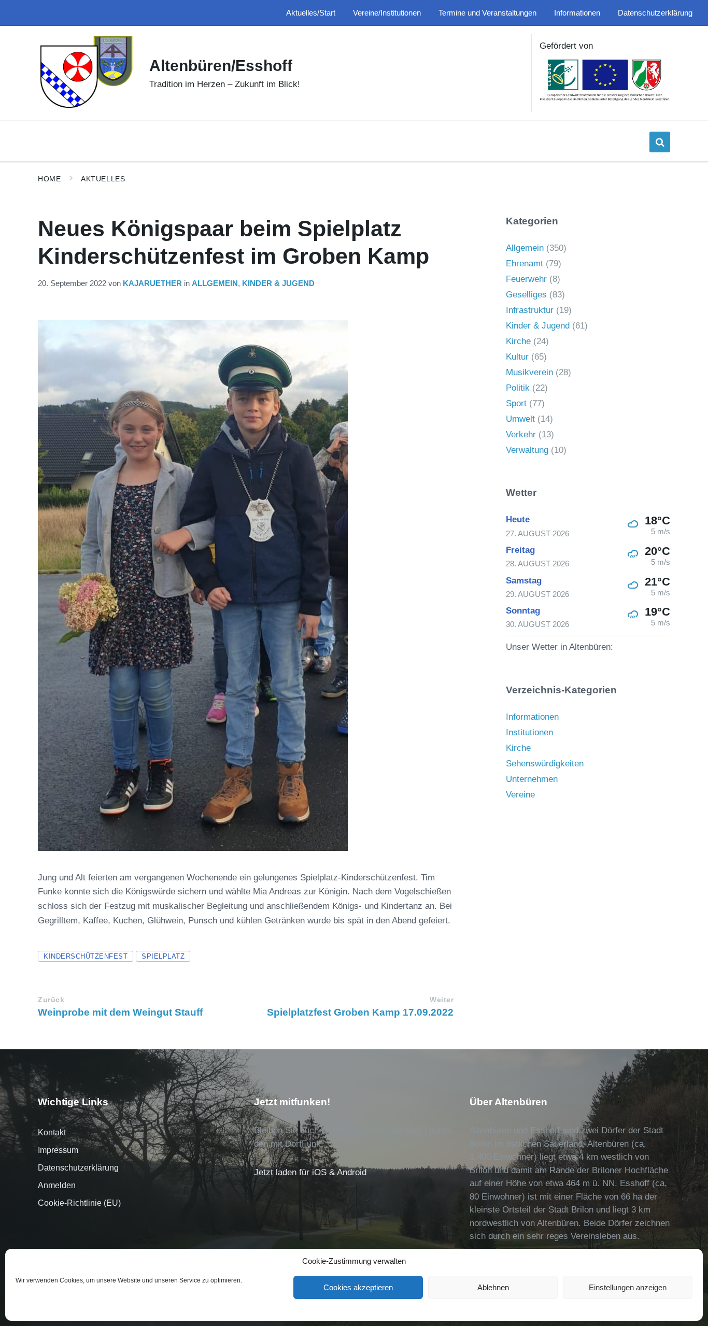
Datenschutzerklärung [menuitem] (655, 13)
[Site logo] (86, 107)
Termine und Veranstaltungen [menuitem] (487, 13)
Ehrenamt (524, 263)
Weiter (442, 1000)
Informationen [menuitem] (577, 13)
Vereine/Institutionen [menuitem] (387, 13)
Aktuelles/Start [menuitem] (310, 13)
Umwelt (520, 419)
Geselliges (526, 295)
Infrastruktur (530, 310)
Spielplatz (163, 956)
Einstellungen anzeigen (628, 1287)
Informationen (532, 717)
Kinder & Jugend (278, 283)
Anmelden (57, 1185)
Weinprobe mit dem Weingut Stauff (120, 1012)
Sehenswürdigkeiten (545, 763)
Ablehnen (493, 1287)
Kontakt (52, 1132)
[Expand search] (659, 142)
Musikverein (529, 372)
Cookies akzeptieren (358, 1287)
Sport (516, 403)
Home (49, 179)
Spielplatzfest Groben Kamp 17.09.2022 (360, 1012)
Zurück (51, 1000)
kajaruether (152, 283)
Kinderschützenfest (86, 956)
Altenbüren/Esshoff (220, 65)
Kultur (517, 357)
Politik (518, 388)
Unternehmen (532, 779)
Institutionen (529, 732)
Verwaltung (527, 450)
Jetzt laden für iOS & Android (310, 1172)
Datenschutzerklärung (78, 1167)
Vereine (520, 795)
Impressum (58, 1150)
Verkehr (521, 434)
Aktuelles (103, 179)
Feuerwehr (526, 279)
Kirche (518, 341)
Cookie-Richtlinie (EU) (79, 1203)
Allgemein (215, 283)
